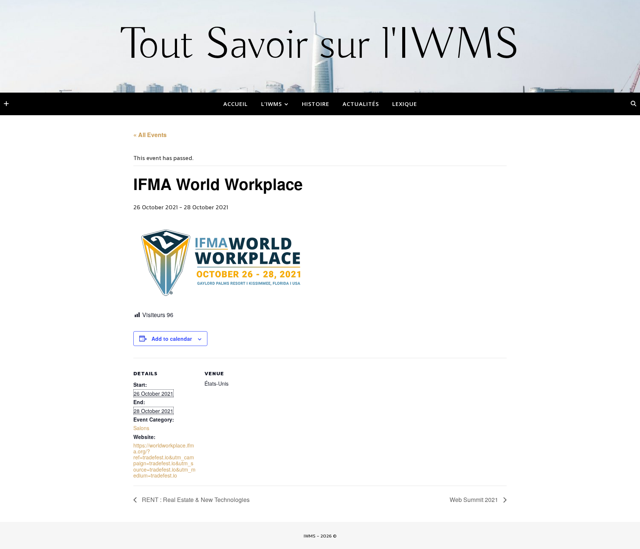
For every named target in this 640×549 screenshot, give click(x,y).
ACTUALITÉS (361, 103)
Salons (141, 428)
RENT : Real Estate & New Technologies (195, 499)
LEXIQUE (404, 103)
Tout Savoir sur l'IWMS (320, 45)
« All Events (150, 134)
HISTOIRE (315, 103)
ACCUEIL (235, 103)
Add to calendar (171, 338)
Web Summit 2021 (475, 499)
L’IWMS (271, 103)
